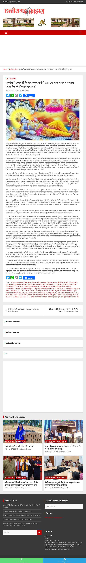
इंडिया (32, 297)
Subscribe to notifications (53, 518)
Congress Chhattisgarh (41, 288)
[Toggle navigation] (6, 32)
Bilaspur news (51, 282)
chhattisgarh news (46, 286)
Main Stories (11, 79)
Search (39, 532)
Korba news (74, 293)
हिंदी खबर (66, 297)
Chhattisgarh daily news (32, 286)
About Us (69, 2)
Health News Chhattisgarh (68, 290)
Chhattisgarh (73, 282)
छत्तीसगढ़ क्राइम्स (52, 297)
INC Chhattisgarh (19, 293)
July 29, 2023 (10, 90)
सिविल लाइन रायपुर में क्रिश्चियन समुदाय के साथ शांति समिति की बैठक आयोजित (62, 483)
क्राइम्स (37, 297)
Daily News (76, 288)
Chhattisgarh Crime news (54, 284)
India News (41, 293)
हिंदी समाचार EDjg (74, 297)
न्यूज (59, 297)
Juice (59, 293)
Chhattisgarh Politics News (62, 286)
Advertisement (78, 2)
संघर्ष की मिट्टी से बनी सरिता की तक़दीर (19, 446)
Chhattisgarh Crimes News (14, 286)
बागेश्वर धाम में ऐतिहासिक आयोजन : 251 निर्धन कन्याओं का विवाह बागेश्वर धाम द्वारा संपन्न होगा (21, 483)
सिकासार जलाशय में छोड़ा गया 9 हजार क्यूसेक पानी (17, 511)
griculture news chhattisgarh (49, 290)
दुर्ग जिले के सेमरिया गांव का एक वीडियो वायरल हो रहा (17, 519)
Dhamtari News (11, 290)
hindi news (9, 293)
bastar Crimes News (16, 282)
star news (27, 297)
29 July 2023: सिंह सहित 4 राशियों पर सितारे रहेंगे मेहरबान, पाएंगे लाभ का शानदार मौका (63, 310)
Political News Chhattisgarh (47, 295)
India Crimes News (31, 293)
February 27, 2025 (11, 449)
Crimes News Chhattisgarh (63, 288)
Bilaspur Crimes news (39, 282)
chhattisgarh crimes (69, 284)
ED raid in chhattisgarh (32, 290)
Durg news (20, 290)
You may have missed (15, 417)
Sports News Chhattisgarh (14, 297)
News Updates (33, 295)
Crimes (51, 288)
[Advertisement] (43, 51)
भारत (62, 297)
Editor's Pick (9, 441)
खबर (40, 297)
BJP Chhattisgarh (62, 282)
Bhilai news (27, 282)
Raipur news (61, 295)
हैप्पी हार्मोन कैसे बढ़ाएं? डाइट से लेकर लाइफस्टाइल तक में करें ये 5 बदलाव (23, 310)
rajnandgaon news (72, 295)
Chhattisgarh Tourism (13, 288)
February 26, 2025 (11, 488)
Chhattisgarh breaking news (36, 284)
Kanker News (65, 293)
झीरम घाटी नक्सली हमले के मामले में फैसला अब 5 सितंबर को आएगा (21, 515)
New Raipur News (11, 295)
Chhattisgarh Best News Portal (16, 284)
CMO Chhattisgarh (27, 288)
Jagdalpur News (51, 293)
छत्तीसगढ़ (44, 297)
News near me (22, 295)
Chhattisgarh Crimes (22, 90)
